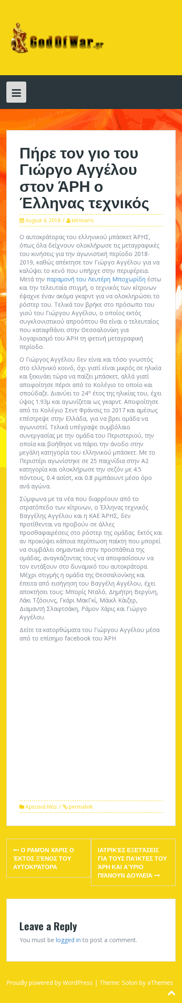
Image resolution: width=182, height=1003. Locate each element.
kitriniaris (83, 220)
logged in (68, 940)
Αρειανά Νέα (41, 806)
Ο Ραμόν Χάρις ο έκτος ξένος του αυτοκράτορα (43, 858)
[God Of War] (55, 37)
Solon (130, 982)
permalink (80, 806)
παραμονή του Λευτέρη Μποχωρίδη (96, 279)
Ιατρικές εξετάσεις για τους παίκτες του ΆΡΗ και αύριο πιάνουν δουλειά (132, 862)
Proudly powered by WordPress (49, 982)
